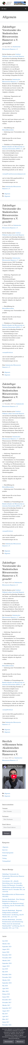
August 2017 (5, 1011)
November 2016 (6, 1025)
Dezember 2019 (6, 955)
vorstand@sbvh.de (7, 352)
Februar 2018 (6, 994)
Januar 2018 (5, 997)
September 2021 (7, 946)
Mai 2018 (5, 986)
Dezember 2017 (6, 1000)
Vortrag (4, 858)
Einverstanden (9, 1041)
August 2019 (5, 966)
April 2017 (5, 1016)
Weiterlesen (20, 1041)
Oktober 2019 (6, 960)
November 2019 (6, 958)
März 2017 (5, 1019)
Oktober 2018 (6, 980)
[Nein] (26, 1036)
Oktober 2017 (6, 1005)
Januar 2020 (5, 952)
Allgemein (7, 194)
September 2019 (7, 963)
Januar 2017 (5, 1022)
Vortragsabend (6, 861)
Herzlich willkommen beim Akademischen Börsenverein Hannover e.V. (12, 747)
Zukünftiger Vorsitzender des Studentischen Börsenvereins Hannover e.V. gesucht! (11, 35)
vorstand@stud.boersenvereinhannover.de (14, 174)
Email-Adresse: (6, 824)
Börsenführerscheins (8, 130)
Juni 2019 (5, 969)
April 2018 (5, 988)
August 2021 (5, 949)
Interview (5, 850)
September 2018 (7, 983)
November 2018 (6, 977)
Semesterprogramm (7, 853)
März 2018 (5, 991)
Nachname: (5, 816)
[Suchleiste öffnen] (25, 8)
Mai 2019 (5, 972)
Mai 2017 (5, 1014)
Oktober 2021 (6, 944)
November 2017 (6, 1002)
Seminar (4, 855)
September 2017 (7, 1008)
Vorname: (5, 808)
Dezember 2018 (6, 974)
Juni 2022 (5, 941)
